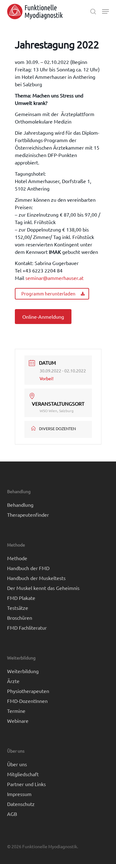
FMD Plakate (21, 598)
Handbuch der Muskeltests (36, 578)
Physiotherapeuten (28, 691)
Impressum (19, 794)
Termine (16, 711)
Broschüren (19, 617)
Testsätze (17, 608)
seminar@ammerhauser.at (54, 278)
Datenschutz (21, 804)
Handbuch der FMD (28, 568)
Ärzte (13, 681)
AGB (12, 814)
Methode (17, 558)
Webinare (17, 721)
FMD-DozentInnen (27, 701)
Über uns (17, 764)
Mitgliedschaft (23, 774)
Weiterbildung (23, 671)
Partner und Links (26, 784)
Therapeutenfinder (28, 514)
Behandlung (20, 505)
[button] (105, 11)
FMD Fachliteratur (27, 627)
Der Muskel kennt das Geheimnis (43, 588)
